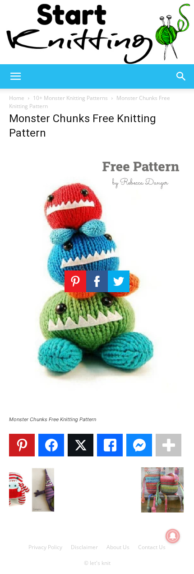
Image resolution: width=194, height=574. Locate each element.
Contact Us (152, 547)
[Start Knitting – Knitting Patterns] (97, 32)
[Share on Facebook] (51, 445)
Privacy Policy (45, 547)
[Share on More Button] (168, 445)
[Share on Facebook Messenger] (139, 445)
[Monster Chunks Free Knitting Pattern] (97, 411)
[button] (15, 76)
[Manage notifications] (173, 536)
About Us (117, 547)
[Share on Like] (110, 445)
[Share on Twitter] (80, 445)
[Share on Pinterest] (22, 445)
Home (16, 98)
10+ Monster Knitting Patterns (70, 98)
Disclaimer (84, 547)
